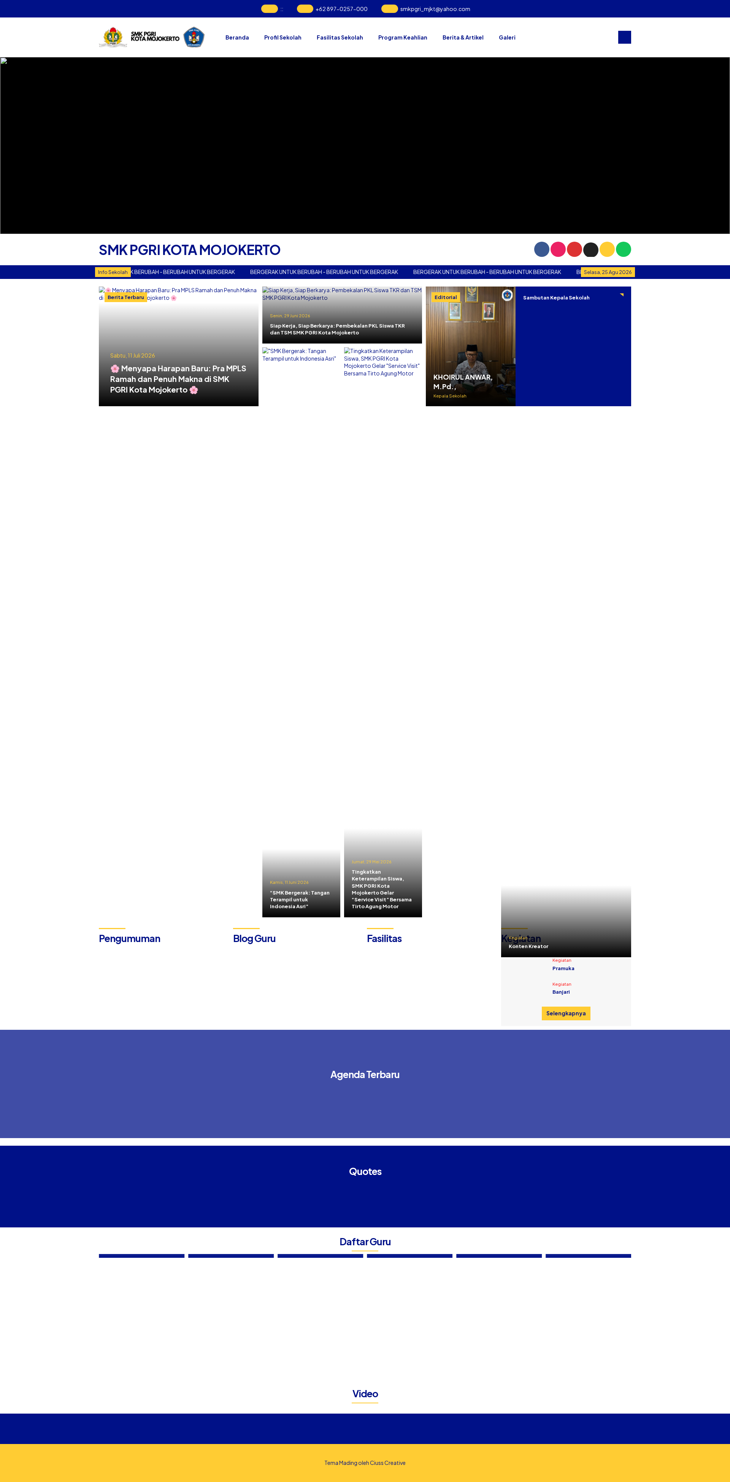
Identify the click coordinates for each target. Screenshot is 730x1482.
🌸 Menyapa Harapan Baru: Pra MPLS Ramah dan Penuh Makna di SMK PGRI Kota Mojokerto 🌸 (178, 378)
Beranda (237, 37)
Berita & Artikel (463, 37)
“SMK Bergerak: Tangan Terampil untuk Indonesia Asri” (300, 899)
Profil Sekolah (283, 37)
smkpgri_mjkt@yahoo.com (435, 8)
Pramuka (563, 968)
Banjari (561, 992)
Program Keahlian (402, 37)
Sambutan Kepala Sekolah (556, 297)
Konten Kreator (528, 946)
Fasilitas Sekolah (340, 37)
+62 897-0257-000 (342, 8)
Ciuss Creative (388, 1462)
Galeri (507, 37)
